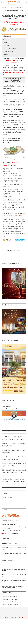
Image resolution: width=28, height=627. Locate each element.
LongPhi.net (20, 617)
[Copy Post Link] (14, 250)
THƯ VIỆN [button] (6, 45)
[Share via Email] (19, 250)
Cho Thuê (5, 493)
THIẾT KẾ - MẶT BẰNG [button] (9, 48)
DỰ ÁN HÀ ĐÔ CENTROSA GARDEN (14, 61)
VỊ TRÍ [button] (4, 39)
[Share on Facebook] (11, 250)
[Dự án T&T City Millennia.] (14, 345)
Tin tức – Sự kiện (7, 497)
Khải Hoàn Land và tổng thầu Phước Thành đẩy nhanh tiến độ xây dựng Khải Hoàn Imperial (14, 472)
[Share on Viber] (16, 250)
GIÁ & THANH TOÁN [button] (8, 52)
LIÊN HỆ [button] (5, 55)
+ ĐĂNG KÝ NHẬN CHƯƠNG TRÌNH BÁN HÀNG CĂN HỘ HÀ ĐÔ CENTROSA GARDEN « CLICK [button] (13, 80)
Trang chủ (4, 7)
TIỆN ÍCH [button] (5, 42)
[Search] (26, 2)
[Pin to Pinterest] (13, 250)
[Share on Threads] (18, 250)
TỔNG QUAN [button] (7, 36)
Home (14, 613)
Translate (19, 409)
